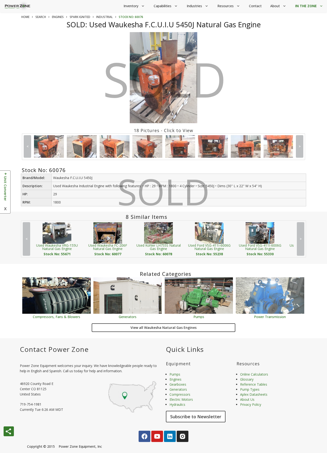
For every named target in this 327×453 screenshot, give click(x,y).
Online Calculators (254, 374)
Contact (255, 6)
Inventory (134, 6)
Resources (228, 6)
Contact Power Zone (54, 349)
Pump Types (249, 389)
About (278, 6)
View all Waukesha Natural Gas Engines (163, 327)
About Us (247, 399)
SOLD (164, 83)
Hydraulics (177, 404)
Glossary (247, 379)
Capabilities (166, 6)
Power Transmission (270, 316)
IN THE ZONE (309, 6)
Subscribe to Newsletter (195, 416)
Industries (198, 6)
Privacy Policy (250, 404)
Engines (175, 379)
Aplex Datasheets (253, 394)
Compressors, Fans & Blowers (56, 316)
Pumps (198, 316)
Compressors (179, 394)
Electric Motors (181, 399)
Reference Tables (253, 384)
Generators (127, 316)
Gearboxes (177, 384)
